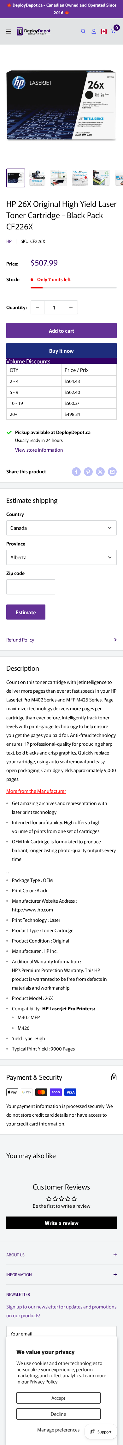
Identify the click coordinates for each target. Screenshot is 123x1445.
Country (15, 514)
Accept (58, 1397)
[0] (113, 31)
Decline (58, 1413)
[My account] (93, 31)
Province (15, 543)
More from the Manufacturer (36, 790)
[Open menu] (8, 31)
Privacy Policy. (44, 1381)
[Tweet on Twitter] (100, 471)
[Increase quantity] (71, 307)
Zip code (15, 573)
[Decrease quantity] (37, 307)
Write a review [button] (62, 1223)
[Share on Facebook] (76, 471)
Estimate (26, 612)
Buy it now (61, 350)
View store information (39, 449)
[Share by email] (112, 471)
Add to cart (61, 330)
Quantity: (16, 307)
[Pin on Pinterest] (88, 471)
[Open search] (83, 31)
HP (9, 241)
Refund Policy (20, 639)
